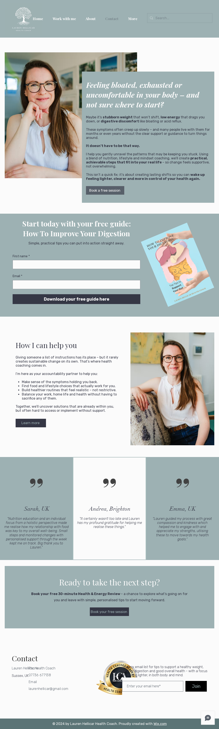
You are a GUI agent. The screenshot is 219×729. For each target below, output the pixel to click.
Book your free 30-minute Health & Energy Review (76, 594)
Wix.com (160, 724)
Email (17, 276)
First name (21, 256)
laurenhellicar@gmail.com (48, 689)
